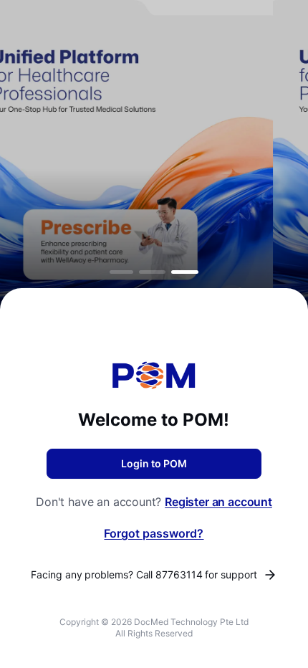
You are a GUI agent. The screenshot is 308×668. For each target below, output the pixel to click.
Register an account (218, 502)
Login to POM (154, 463)
